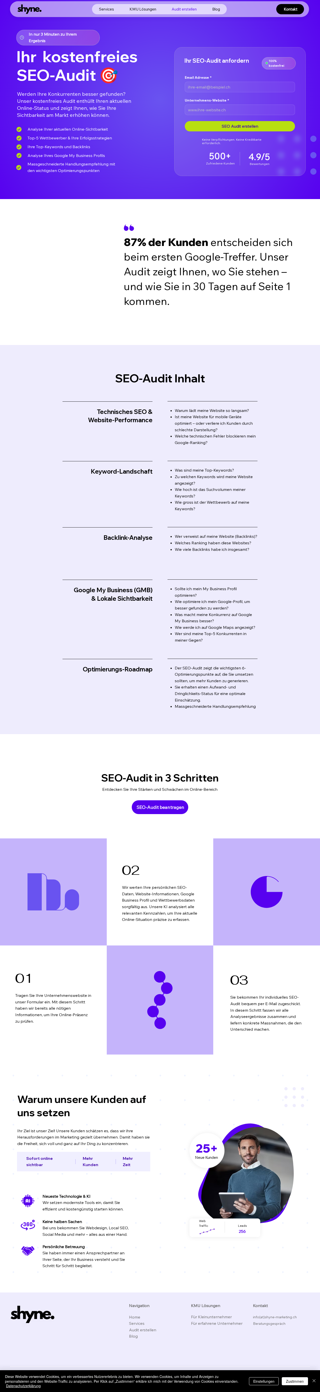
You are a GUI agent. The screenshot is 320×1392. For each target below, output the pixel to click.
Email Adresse (198, 77)
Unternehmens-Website (207, 100)
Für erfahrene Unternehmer (217, 1323)
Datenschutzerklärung (23, 1385)
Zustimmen (295, 1381)
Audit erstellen (143, 1329)
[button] (143, 9)
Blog (133, 1336)
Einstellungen (263, 1381)
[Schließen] (314, 1381)
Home (134, 1317)
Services (136, 1323)
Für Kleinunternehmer (212, 1316)
